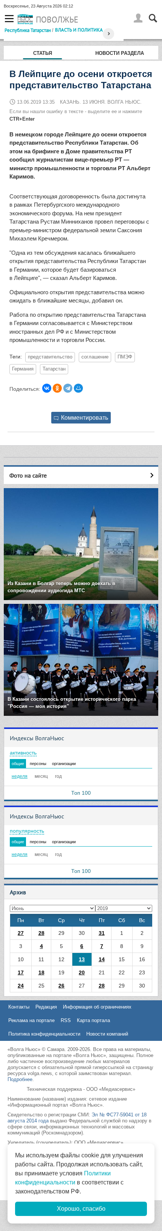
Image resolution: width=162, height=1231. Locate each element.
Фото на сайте (28, 475)
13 (82, 959)
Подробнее (20, 1079)
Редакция (46, 1007)
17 (21, 972)
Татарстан (54, 369)
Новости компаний (107, 1034)
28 (41, 933)
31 (102, 933)
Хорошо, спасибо (81, 1208)
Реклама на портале (31, 1020)
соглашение (95, 357)
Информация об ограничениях (97, 1007)
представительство (50, 357)
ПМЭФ (125, 357)
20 (82, 972)
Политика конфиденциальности (44, 1034)
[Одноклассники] (57, 388)
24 (21, 985)
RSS (66, 1020)
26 (61, 985)
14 (102, 959)
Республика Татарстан (28, 30)
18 (41, 972)
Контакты (18, 1007)
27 (21, 933)
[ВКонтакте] (46, 388)
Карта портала (93, 1020)
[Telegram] (67, 388)
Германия (23, 369)
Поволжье (57, 19)
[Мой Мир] (78, 388)
